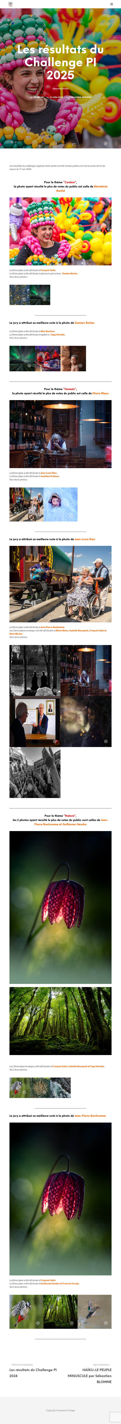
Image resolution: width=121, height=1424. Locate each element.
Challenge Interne (80, 97)
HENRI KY (38, 97)
